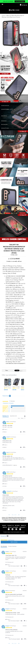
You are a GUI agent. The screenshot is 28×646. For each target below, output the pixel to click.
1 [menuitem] (12, 514)
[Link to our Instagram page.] (16, 529)
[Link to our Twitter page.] (12, 529)
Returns (17, 525)
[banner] (14, 10)
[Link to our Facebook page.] (8, 529)
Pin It (21, 371)
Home (3, 15)
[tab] (6, 416)
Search (4, 525)
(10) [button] (9, 405)
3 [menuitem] (15, 514)
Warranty (22, 527)
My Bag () (24, 5)
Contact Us (10, 525)
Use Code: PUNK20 (20, 1)
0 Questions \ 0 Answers (8, 403)
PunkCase (14, 255)
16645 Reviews (11, 540)
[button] (5, 429)
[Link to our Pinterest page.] (19, 529)
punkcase (23, 532)
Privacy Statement (13, 527)
